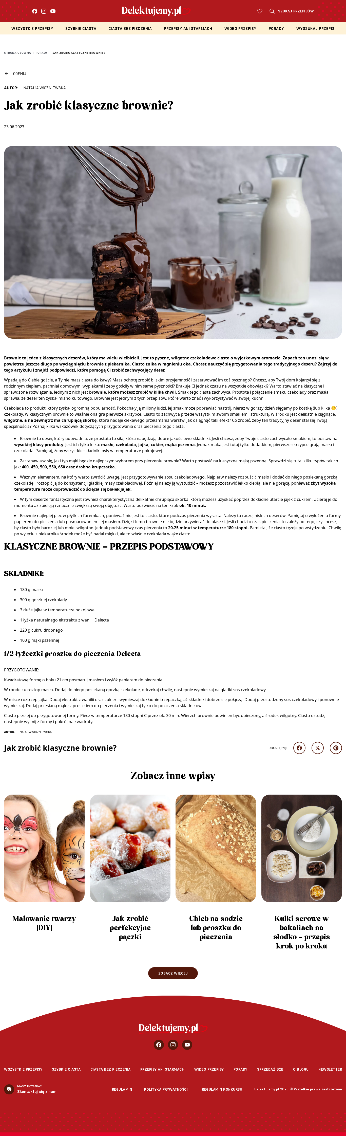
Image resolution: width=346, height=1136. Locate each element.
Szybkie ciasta (80, 28)
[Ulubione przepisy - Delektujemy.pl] (260, 11)
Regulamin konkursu (222, 1089)
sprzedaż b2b (270, 1069)
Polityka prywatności (166, 1089)
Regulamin (122, 1089)
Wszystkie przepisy (32, 28)
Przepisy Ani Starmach (188, 28)
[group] (44, 866)
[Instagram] (43, 11)
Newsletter (330, 1069)
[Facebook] (34, 11)
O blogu (301, 1069)
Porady (276, 28)
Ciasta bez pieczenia (130, 28)
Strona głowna (17, 52)
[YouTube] (52, 11)
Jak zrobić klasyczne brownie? (79, 52)
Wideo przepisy (240, 28)
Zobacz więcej (173, 973)
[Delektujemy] (173, 1028)
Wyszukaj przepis (315, 28)
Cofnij (19, 73)
